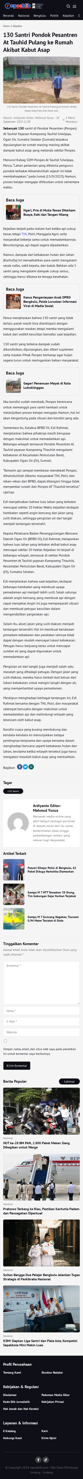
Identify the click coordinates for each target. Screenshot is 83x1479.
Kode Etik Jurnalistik (16, 1402)
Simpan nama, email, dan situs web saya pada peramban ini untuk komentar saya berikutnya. (39, 1051)
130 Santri (13, 791)
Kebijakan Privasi (53, 1402)
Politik (54, 15)
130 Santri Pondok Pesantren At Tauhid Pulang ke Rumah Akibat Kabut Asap (40, 42)
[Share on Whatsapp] (31, 766)
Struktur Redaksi (52, 1372)
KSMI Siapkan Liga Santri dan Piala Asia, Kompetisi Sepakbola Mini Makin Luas (40, 1343)
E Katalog (9, 1431)
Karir (45, 1431)
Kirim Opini (49, 1438)
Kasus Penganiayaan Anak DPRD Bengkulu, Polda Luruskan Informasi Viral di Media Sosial (50, 301)
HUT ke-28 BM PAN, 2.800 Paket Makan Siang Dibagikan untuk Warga (36, 1145)
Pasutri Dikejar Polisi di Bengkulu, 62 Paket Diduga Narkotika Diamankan (52, 870)
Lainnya (69, 1081)
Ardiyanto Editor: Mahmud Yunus (34, 118)
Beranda (8, 15)
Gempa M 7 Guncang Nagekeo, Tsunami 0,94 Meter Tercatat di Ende (53, 919)
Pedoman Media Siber (56, 1395)
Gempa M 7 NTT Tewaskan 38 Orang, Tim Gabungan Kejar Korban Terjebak (52, 894)
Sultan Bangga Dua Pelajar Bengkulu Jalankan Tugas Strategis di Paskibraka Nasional (41, 1277)
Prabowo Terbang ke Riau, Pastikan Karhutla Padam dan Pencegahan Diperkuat (41, 1211)
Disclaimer (10, 1395)
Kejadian (68, 15)
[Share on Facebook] (19, 766)
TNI (24, 234)
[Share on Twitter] (25, 766)
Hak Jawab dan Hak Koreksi (21, 1409)
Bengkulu (40, 15)
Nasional (23, 15)
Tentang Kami (12, 1372)
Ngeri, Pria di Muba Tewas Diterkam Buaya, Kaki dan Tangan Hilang (49, 212)
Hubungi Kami (12, 1438)
